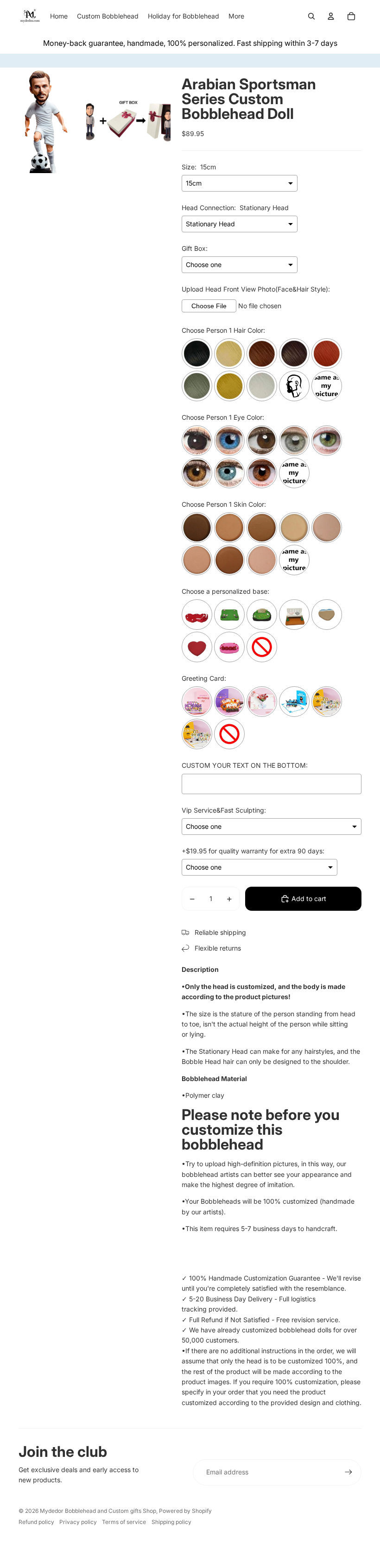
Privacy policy (78, 1521)
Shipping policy (171, 1521)
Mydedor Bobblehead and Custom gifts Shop (98, 1510)
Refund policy (36, 1521)
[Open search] (311, 16)
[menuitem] (236, 16)
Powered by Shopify (185, 1510)
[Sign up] (348, 1472)
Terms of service (124, 1521)
